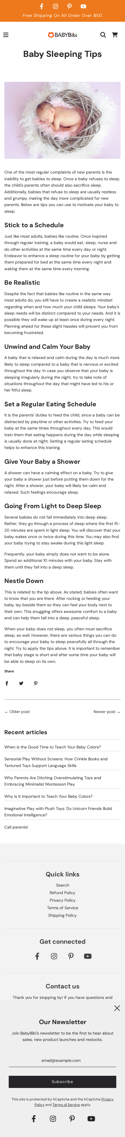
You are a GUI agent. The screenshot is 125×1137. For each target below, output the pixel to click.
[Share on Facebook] (6, 683)
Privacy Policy (63, 900)
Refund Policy (62, 892)
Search (62, 885)
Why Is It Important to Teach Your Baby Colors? (48, 796)
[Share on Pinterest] (35, 683)
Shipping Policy (62, 915)
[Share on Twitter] (21, 683)
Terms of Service (62, 907)
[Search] (103, 35)
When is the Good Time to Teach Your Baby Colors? (52, 747)
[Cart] (115, 35)
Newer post (104, 711)
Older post (20, 711)
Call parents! (16, 827)
